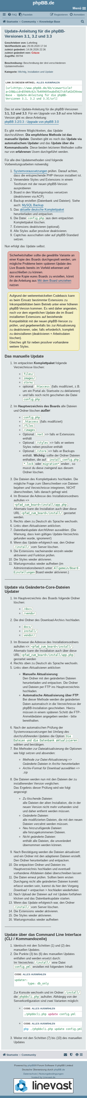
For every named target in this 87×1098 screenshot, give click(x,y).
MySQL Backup (32, 205)
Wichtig (22, 71)
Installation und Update (40, 71)
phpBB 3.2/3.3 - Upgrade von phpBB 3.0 (32, 122)
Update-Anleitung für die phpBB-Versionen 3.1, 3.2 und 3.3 (35, 33)
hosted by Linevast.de (43, 1077)
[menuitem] (12, 14)
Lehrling (32, 42)
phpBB (31, 1065)
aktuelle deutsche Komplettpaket (42, 209)
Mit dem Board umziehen (54, 280)
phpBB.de (59, 1069)
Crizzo (35, 52)
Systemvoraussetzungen (30, 171)
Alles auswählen (48, 82)
